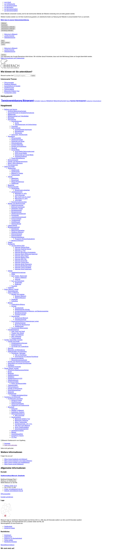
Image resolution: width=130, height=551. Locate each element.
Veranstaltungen (13, 291)
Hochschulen (15, 316)
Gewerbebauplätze (17, 434)
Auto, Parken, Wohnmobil (19, 276)
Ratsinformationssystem (19, 202)
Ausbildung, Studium (17, 412)
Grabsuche (43, 101)
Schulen (13, 306)
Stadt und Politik (9, 166)
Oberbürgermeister (17, 140)
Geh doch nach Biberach (22, 425)
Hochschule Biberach (21, 318)
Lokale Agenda (12, 225)
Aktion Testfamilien (21, 422)
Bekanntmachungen (60, 101)
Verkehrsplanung (13, 380)
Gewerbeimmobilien (17, 430)
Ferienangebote (16, 338)
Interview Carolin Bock (22, 262)
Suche (17, 123)
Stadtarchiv (11, 244)
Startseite (7, 443)
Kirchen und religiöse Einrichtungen (19, 361)
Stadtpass (11, 365)
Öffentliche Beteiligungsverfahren (18, 370)
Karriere (73, 101)
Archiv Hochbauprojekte (18, 383)
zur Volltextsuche (9, 4)
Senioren (10, 348)
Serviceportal (81, 101)
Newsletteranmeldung (7, 545)
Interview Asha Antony (22, 256)
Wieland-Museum (20, 298)
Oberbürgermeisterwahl (18, 214)
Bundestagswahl (16, 210)
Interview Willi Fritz (21, 259)
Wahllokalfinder (16, 224)
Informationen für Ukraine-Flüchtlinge (26, 356)
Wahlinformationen (17, 205)
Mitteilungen (12, 114)
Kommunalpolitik (13, 187)
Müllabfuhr (49, 101)
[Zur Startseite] (10, 68)
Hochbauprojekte (13, 382)
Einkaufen (14, 409)
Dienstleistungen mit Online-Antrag (26, 124)
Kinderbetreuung (16, 345)
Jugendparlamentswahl (18, 217)
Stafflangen (15, 183)
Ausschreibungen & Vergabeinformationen (21, 113)
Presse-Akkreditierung (18, 158)
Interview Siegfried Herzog (23, 249)
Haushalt (14, 148)
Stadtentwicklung (13, 375)
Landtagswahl (15, 220)
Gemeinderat (15, 188)
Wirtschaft (11, 407)
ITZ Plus (14, 437)
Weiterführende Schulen (22, 309)
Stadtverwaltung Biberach (13, 475)
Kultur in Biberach (13, 293)
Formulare (37, 101)
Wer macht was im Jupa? (23, 197)
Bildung (10, 303)
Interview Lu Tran (20, 251)
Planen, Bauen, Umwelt (11, 368)
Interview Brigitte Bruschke (23, 266)
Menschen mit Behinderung (16, 350)
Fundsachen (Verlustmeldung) (93, 101)
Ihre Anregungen (13, 165)
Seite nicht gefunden (10, 445)
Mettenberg (14, 178)
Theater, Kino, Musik (17, 333)
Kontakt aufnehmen (7, 497)
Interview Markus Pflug (22, 257)
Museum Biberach (20, 296)
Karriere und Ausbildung (18, 146)
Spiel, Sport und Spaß (18, 331)
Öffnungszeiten (16, 138)
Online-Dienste (15, 128)
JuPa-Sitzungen (20, 195)
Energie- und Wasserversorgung (17, 161)
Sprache (3, 54)
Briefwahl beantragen (18, 207)
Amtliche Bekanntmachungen (17, 111)
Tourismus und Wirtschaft (12, 397)
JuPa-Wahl (18, 200)
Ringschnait (15, 180)
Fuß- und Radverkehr (17, 281)
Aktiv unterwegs (16, 336)
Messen (13, 432)
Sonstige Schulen (20, 314)
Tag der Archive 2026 (17, 245)
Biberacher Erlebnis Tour (22, 419)
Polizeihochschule (20, 319)
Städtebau (11, 377)
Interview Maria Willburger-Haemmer (26, 254)
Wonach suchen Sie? (7, 75)
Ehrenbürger (15, 229)
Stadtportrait (12, 168)
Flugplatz (14, 286)
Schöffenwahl (15, 222)
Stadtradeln (18, 282)
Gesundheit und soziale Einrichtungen (19, 363)
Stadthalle (14, 299)
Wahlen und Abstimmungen (16, 203)
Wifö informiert (19, 415)
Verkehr (10, 271)
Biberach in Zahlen (17, 173)
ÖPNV (13, 274)
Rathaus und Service (10, 109)
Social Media (15, 150)
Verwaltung (11, 136)
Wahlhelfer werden (17, 208)
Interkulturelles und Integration (17, 351)
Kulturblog (14, 301)
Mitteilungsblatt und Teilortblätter (18, 116)
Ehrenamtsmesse (16, 234)
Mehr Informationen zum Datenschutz (12, 58)
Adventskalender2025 (21, 429)
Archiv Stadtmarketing (22, 427)
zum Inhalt (7, 2)
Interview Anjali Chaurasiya (23, 264)
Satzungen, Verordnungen (19, 134)
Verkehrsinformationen (18, 272)
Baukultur (11, 373)
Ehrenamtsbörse (16, 235)
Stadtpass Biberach (17, 232)
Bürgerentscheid (16, 212)
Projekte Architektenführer (19, 395)
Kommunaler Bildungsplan (19, 328)
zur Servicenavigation (11, 9)
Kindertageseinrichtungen (19, 343)
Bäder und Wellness (17, 335)
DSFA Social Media (21, 153)
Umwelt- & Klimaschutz (15, 388)
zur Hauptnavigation (10, 5)
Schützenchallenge (21, 156)
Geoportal (11, 392)
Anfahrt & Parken (16, 400)
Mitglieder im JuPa (21, 193)
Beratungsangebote (17, 358)
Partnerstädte (15, 175)
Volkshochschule (20, 323)
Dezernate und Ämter (17, 141)
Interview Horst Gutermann (23, 269)
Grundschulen (19, 308)
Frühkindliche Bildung (18, 304)
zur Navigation (8, 7)
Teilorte (10, 177)
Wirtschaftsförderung (18, 414)
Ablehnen (3, 23)
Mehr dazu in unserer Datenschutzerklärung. (15, 20)
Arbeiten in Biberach (17, 410)
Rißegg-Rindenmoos (17, 182)
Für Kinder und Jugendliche (19, 346)
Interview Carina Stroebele (23, 267)
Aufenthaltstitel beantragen (23, 129)
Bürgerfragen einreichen (22, 190)
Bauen (68, 101)
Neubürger (11, 185)
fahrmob (17, 279)
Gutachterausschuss (14, 390)
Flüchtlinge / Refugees (18, 353)
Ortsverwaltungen (16, 143)
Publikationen (12, 393)
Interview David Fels (21, 261)
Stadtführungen (16, 402)
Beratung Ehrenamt (17, 240)
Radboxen (18, 284)
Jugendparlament (16, 192)
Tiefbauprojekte (13, 385)
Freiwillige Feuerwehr (14, 367)
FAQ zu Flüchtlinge (21, 355)
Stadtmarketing (16, 417)
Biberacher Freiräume (21, 420)
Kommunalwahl (16, 219)
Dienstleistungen (16, 121)
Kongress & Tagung (17, 435)
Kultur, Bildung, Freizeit (11, 289)
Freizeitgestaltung (13, 330)
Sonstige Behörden (17, 145)
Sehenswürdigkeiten (17, 404)
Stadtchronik (15, 170)
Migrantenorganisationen (19, 360)
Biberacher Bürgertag (17, 230)
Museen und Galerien (17, 294)
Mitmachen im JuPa (21, 198)
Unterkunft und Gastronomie (20, 405)
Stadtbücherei (19, 326)
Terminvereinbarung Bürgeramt (17, 100)
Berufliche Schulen (20, 313)
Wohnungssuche (13, 160)
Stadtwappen (15, 171)
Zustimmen (4, 25)
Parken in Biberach (21, 277)
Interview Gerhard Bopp (22, 247)
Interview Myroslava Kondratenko (25, 252)
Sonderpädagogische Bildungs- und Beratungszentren (31, 311)
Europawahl (15, 215)
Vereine (10, 242)
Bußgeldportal (19, 131)
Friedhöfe (11, 288)
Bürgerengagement (14, 227)
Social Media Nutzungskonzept (24, 151)
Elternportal (18, 133)
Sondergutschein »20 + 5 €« (23, 424)
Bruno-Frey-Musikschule (22, 325)
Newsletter (11, 118)
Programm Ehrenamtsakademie (25, 239)
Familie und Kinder (13, 341)
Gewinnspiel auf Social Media (24, 155)
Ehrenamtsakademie (17, 237)
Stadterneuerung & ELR (15, 378)
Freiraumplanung (13, 387)
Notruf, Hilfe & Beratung (15, 163)
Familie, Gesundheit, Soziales (13, 340)
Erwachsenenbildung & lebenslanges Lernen (25, 321)
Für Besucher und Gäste (15, 398)
